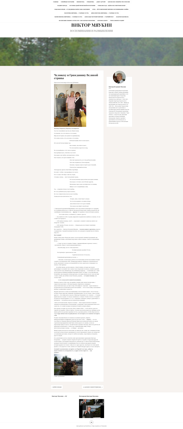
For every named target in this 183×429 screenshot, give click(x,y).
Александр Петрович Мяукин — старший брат (99, 16)
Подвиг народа (62, 5)
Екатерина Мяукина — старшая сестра (76, 13)
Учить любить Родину (117, 20)
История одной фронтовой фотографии (82, 5)
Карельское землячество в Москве (119, 1)
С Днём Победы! (57, 387)
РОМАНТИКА (90, 1)
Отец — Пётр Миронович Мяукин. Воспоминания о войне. (110, 9)
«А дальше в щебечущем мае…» (93, 387)
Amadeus (97, 426)
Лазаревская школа (122, 16)
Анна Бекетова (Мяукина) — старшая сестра (105, 13)
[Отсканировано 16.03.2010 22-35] (100, 402)
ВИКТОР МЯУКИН (91, 25)
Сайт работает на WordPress (83, 426)
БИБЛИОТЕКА (80, 1)
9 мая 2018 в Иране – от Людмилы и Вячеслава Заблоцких (72, 9)
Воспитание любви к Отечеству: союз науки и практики (77, 20)
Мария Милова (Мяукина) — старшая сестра (68, 16)
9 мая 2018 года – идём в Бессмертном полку (112, 5)
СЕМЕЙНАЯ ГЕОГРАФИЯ (67, 1)
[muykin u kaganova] (87, 402)
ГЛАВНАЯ (55, 1)
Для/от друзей (100, 1)
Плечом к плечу (102, 20)
